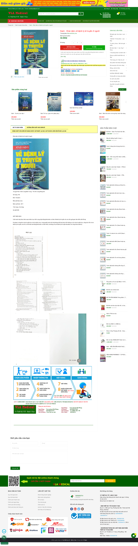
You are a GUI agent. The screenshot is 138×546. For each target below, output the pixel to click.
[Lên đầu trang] (135, 525)
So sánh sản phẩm (114, 78)
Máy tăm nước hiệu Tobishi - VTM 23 (116, 167)
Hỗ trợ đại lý (41, 499)
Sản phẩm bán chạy (108, 128)
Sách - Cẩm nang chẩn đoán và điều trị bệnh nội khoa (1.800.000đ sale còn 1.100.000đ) (116, 157)
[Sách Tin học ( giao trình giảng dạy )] (25, 101)
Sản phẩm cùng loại (19, 89)
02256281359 (120, 518)
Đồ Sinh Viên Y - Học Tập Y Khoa (117, 49)
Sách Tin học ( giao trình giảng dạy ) (20, 113)
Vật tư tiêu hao (113, 70)
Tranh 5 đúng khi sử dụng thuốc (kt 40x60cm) (115, 146)
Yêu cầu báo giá (42, 502)
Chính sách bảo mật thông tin (15, 507)
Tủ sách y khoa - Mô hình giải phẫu (117, 44)
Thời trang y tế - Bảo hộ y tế (117, 60)
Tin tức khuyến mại (115, 81)
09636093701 (103, 515)
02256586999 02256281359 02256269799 (107, 16)
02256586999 (119, 513)
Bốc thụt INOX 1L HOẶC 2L (113, 324)
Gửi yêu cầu (15, 468)
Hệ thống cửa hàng (125, 8)
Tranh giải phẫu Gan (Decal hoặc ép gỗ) (115, 217)
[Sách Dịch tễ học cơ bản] (54, 99)
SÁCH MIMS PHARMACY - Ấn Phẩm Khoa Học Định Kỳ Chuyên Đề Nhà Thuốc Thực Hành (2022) (115, 354)
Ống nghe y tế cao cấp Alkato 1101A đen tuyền (115, 281)
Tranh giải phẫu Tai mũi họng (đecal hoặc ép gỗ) (115, 257)
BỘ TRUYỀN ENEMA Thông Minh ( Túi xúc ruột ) (116, 297)
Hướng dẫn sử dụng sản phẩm (118, 76)
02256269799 (113, 535)
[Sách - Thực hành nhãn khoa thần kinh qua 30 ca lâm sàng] (113, 101)
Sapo (85, 540)
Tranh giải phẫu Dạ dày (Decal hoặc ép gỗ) (116, 209)
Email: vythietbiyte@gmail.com (32, 8)
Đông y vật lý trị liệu (115, 68)
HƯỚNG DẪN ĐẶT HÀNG (116, 73)
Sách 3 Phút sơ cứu (111, 313)
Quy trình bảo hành (13, 497)
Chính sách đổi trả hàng (14, 504)
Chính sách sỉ (41, 504)
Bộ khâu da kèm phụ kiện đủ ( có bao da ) (116, 305)
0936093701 (79, 495)
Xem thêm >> (122, 89)
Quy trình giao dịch (12, 494)
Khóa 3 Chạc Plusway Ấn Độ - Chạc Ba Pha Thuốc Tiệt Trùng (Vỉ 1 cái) (116, 331)
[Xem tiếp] (63, 56)
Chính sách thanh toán (14, 499)
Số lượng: (62, 42)
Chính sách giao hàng (13, 502)
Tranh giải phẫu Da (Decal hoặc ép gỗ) (116, 249)
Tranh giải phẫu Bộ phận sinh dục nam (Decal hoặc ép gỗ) (116, 201)
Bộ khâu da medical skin (112, 289)
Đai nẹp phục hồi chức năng (117, 65)
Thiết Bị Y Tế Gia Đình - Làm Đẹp (117, 39)
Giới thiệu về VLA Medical (44, 509)
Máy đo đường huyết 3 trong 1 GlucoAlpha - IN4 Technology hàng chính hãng (115, 138)
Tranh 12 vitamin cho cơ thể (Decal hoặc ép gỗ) (115, 233)
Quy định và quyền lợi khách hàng (117, 85)
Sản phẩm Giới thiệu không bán (118, 62)
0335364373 (121, 522)
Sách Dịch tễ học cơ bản (47, 108)
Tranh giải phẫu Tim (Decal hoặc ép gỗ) (115, 225)
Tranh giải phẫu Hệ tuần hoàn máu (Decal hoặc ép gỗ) (115, 193)
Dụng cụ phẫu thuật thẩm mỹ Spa (117, 56)
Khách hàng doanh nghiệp (44, 494)
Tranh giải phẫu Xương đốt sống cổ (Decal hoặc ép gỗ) (115, 265)
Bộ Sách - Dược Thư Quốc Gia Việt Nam (115, 131)
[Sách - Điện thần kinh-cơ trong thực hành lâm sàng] (84, 101)
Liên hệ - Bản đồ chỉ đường (45, 507)
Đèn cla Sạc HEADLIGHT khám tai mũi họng (116, 340)
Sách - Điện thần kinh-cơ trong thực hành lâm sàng (83, 113)
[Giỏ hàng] (118, 14)
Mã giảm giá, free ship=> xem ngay (117, 35)
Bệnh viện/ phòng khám (44, 497)
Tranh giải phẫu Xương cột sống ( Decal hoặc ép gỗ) (115, 273)
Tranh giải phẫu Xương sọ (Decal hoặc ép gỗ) (116, 185)
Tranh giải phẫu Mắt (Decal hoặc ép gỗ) (115, 241)
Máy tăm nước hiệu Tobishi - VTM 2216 (115, 175)
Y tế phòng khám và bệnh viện (117, 52)
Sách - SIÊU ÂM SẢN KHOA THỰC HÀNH (115, 346)
